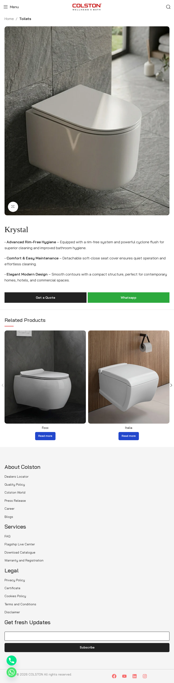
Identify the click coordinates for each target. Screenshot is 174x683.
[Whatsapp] (12, 672)
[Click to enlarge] (13, 207)
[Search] (168, 6)
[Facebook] (114, 676)
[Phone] (12, 661)
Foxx (45, 428)
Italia (128, 428)
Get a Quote (45, 298)
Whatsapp (128, 298)
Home (9, 18)
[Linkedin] (134, 676)
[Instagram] (144, 676)
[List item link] (20, 476)
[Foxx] (45, 377)
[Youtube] (124, 676)
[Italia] (128, 377)
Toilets (25, 18)
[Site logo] (87, 6)
